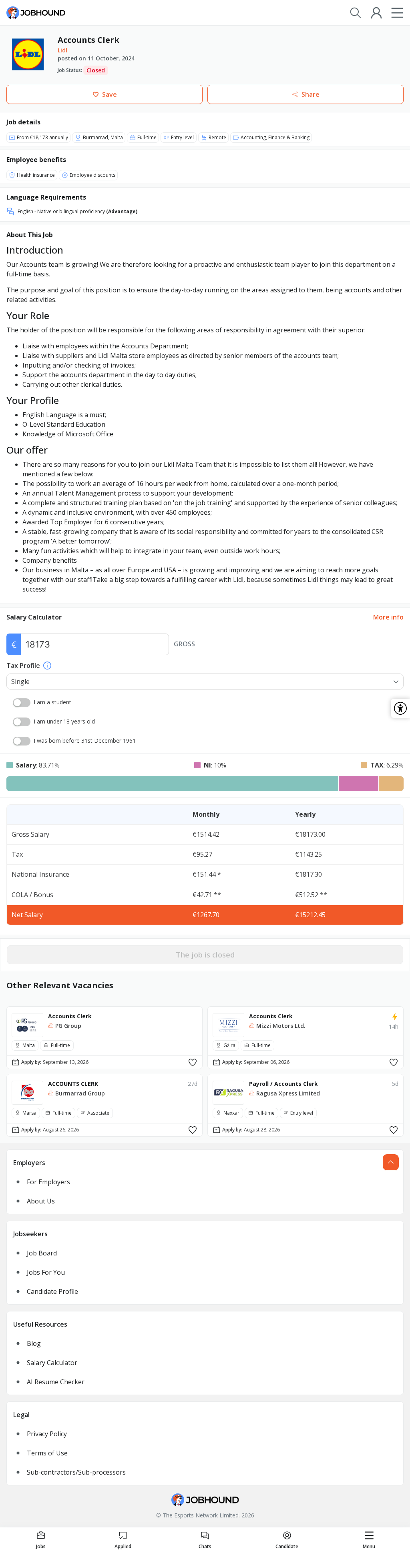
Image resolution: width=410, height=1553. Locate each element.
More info (388, 617)
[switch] (21, 702)
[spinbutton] (95, 644)
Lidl (62, 50)
